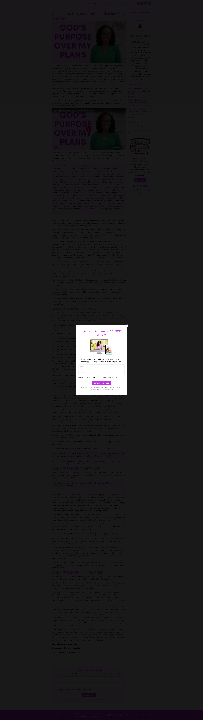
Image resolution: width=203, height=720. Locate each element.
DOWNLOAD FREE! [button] (101, 383)
